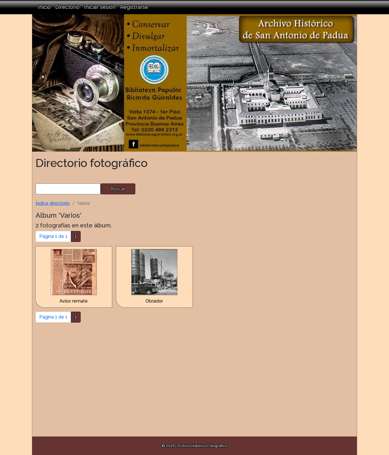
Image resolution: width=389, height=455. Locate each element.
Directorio (67, 7)
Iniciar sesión (100, 7)
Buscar (117, 188)
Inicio (44, 7)
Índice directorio (53, 203)
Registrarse (134, 7)
